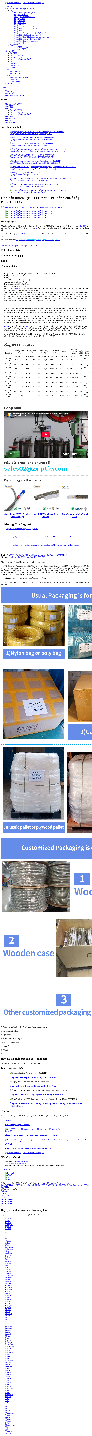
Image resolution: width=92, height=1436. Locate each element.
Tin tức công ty (15, 73)
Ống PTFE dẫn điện (21, 31)
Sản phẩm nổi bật (49, 1183)
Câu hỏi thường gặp (17, 81)
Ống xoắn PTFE (20, 43)
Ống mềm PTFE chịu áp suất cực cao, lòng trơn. (31, 37)
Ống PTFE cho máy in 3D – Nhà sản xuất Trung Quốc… (30, 180)
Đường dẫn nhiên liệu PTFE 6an (78, 1185)
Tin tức (7, 69)
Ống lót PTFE (19, 25)
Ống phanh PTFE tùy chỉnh (24, 27)
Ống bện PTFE (19, 19)
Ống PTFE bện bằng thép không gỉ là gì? (22, 529)
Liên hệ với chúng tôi (13, 83)
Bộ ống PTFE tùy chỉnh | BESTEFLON (24, 175)
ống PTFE (13, 53)
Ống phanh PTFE (16, 65)
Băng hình (13, 79)
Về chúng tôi (10, 75)
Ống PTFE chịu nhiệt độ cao (24, 13)
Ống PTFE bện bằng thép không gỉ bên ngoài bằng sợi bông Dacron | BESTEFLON (37, 555)
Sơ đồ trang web (63, 1183)
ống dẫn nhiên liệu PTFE (29, 326)
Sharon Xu (5, 1195)
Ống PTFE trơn (19, 21)
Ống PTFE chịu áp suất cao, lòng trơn (27, 35)
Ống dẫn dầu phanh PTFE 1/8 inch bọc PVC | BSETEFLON (32, 157)
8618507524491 (7, 1203)
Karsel (3, 1197)
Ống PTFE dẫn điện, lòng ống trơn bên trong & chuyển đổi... (38, 1095)
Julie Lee (4, 1193)
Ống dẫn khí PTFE (21, 15)
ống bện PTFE (6, 1185)
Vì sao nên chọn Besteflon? (19, 77)
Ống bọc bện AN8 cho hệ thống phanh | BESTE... (33, 1086)
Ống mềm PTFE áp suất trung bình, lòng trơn (30, 33)
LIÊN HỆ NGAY (7, 1169)
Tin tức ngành (15, 71)
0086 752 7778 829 (21, 1161)
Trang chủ (9, 7)
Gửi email (4, 1191)
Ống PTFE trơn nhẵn (21, 47)
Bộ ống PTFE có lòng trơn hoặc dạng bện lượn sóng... (29, 145)
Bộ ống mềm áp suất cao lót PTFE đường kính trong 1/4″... (31, 134)
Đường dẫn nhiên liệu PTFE (24, 17)
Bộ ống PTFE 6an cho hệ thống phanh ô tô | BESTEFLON (31, 140)
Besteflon (7, 326)
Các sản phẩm (10, 51)
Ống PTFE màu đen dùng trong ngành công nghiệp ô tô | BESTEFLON (35, 163)
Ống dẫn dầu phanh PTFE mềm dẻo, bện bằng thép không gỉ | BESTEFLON (37, 151)
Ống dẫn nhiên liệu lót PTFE (34, 1185)
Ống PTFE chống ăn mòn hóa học (26, 29)
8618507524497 (7, 1201)
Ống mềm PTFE (20, 23)
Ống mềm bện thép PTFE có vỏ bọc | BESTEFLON (26, 557)
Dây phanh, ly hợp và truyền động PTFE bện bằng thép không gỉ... (33, 169)
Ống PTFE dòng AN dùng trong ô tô (27, 39)
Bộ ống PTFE (15, 67)
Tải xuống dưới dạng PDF (28, 246)
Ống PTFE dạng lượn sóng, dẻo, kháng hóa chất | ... (28, 186)
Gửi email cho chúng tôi (9, 246)
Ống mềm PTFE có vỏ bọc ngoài (26, 41)
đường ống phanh (13, 288)
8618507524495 (7, 1199)
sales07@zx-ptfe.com (18, 1163)
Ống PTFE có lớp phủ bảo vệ (20, 59)
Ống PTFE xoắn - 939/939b (56, 1185)
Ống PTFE (14, 11)
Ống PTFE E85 (17, 1185)
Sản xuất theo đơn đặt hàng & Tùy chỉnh (19, 9)
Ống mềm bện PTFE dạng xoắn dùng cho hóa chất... (28, 192)
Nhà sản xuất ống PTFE (14, 104)
